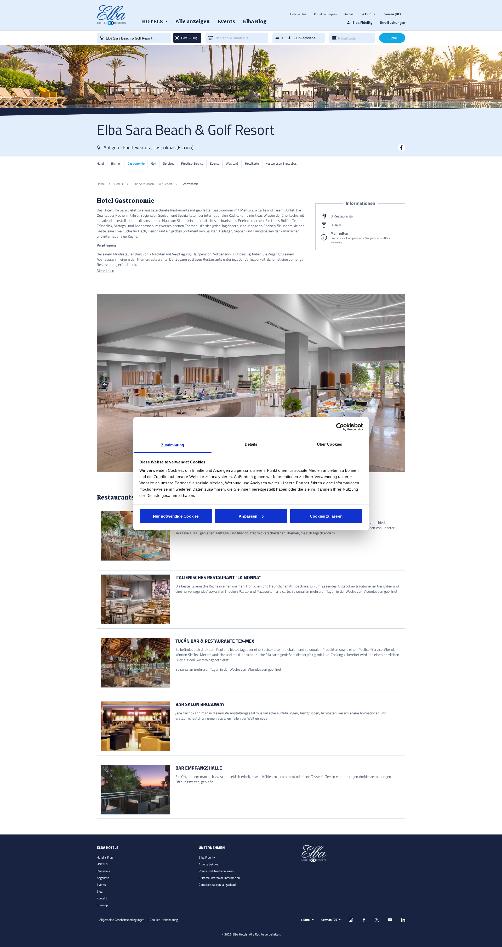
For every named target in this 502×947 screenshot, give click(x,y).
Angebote (103, 877)
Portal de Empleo (325, 14)
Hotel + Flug (298, 14)
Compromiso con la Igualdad (217, 884)
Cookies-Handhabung (164, 920)
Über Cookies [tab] (329, 444)
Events (101, 884)
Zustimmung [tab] (172, 444)
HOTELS (102, 864)
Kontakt (349, 14)
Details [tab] (251, 444)
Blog (99, 891)
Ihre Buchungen (392, 22)
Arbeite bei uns (208, 864)
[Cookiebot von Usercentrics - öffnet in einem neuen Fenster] (340, 427)
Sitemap (102, 905)
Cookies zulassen (326, 516)
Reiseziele (103, 870)
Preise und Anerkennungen (216, 870)
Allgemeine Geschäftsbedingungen (121, 920)
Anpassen (248, 516)
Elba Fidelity (207, 857)
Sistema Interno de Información (219, 877)
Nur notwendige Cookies (176, 516)
